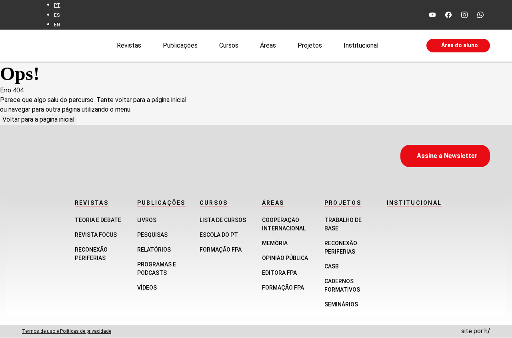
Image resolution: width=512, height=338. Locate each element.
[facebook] (448, 15)
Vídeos (147, 287)
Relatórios (154, 249)
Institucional (361, 45)
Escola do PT (219, 235)
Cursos (228, 45)
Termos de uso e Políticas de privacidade (66, 331)
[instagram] (464, 15)
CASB (331, 266)
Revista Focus (96, 235)
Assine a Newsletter (447, 156)
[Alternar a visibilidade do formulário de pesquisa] (402, 45)
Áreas (268, 45)
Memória (275, 243)
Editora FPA (279, 273)
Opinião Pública (285, 258)
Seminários (341, 304)
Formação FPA (221, 249)
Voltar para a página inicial (38, 119)
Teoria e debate (98, 220)
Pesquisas (152, 235)
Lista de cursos (223, 220)
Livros (146, 220)
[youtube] (432, 15)
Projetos (310, 45)
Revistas (129, 45)
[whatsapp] (480, 15)
